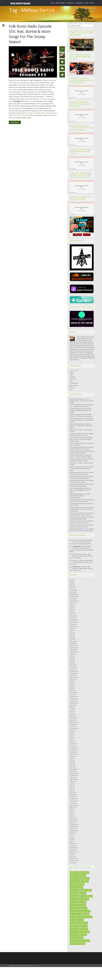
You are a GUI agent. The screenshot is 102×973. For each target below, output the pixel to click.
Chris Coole (86, 878)
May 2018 (72, 711)
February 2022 (73, 616)
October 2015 (73, 777)
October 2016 (73, 752)
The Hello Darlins (39, 113)
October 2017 (73, 726)
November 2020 (74, 648)
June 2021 (72, 633)
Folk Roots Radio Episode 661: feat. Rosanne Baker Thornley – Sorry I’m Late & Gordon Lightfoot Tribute (81, 439)
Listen (86, 3)
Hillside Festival (74, 893)
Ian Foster (83, 893)
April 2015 (72, 790)
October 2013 (73, 828)
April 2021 (72, 637)
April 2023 (72, 586)
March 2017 (73, 741)
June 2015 (72, 786)
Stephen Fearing (75, 926)
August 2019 (73, 679)
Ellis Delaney (28, 113)
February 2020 (73, 667)
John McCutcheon (83, 899)
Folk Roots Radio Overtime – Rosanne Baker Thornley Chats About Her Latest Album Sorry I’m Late (81, 420)
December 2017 (74, 722)
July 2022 (72, 605)
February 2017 (73, 743)
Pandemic (86, 914)
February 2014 (73, 820)
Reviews (72, 387)
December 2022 (74, 594)
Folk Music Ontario (75, 890)
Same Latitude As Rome (77, 920)
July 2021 (72, 630)
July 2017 (72, 733)
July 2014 (72, 809)
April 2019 (72, 688)
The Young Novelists (76, 940)
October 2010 (73, 862)
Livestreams (79, 3)
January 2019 (73, 694)
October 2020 (73, 650)
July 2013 (72, 835)
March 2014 (73, 818)
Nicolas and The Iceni (76, 914)
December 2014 (74, 799)
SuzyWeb (37, 965)
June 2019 (72, 684)
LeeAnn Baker (76, 546)
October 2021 (73, 624)
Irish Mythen (74, 896)
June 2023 (72, 581)
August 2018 (73, 705)
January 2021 (73, 643)
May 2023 (72, 584)
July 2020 (72, 656)
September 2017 (74, 728)
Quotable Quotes (74, 383)
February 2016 (73, 769)
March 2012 (73, 856)
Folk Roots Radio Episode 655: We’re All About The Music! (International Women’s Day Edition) (82, 468)
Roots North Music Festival (85, 917)
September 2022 (74, 601)
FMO (81, 887)
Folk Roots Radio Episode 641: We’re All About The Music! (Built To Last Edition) (81, 556)
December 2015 (74, 773)
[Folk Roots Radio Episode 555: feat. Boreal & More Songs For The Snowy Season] (33, 62)
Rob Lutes (73, 917)
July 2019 (72, 682)
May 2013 (72, 839)
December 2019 (74, 671)
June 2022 (72, 607)
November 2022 (74, 596)
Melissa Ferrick (51, 115)
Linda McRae (74, 908)
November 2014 (74, 801)
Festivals (72, 372)
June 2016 (72, 760)
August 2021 (73, 628)
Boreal (17, 80)
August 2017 (73, 730)
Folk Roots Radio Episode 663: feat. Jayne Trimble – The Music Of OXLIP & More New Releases (81, 425)
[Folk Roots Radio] (21, 3)
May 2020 (72, 660)
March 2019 (73, 690)
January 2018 (73, 720)
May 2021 (72, 635)
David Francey (74, 887)
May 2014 (72, 813)
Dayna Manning (51, 113)
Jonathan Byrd (74, 902)
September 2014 (74, 805)
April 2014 (72, 816)
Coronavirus (85, 881)
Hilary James (76, 566)
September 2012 (74, 852)
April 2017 (72, 739)
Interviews (70, 3)
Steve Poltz (84, 926)
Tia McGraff (86, 940)
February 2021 (73, 641)
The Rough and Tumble (77, 937)
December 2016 (74, 748)
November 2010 (74, 860)
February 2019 (73, 692)
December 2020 (74, 645)
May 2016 (72, 762)
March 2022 (73, 613)
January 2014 (73, 822)
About (92, 3)
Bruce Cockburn (84, 872)
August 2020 (73, 654)
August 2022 (73, 603)
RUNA (11, 115)
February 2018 (73, 718)
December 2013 (74, 824)
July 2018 (72, 707)
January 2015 (73, 796)
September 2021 (74, 626)
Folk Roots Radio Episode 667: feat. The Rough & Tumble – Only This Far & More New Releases (82, 400)
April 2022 (72, 611)
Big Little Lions (74, 872)
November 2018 (74, 699)
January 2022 (73, 618)
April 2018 (72, 713)
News (71, 381)
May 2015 (72, 788)
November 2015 (74, 775)
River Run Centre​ (42, 99)
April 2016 (72, 765)
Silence (85, 923)
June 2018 (72, 709)
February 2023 (73, 590)
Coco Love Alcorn (75, 881)
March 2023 (73, 588)
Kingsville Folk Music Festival (78, 905)
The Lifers (83, 934)
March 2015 (73, 792)
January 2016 (73, 771)
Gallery (71, 374)
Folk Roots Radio (86, 890)
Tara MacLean (26, 115)
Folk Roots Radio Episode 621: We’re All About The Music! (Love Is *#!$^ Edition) (81, 562)
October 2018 (73, 701)
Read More (14, 122)
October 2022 (73, 599)
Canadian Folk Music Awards (78, 875)
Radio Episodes (60, 3)
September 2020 (74, 652)
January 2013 (73, 845)
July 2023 (72, 579)
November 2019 (74, 673)
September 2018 (74, 703)
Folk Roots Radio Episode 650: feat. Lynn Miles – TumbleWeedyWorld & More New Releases (80, 490)
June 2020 (72, 658)
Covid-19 (73, 884)
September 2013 (74, 831)
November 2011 (74, 858)
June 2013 (72, 837)
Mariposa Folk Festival (84, 911)
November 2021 (74, 622)
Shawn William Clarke (76, 923)
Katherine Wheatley (49, 80)
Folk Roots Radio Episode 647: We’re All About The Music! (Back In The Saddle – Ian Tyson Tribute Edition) (82, 509)
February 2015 (73, 794)
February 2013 (73, 843)
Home (52, 3)
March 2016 (73, 767)
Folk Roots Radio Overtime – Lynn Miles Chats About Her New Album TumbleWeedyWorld (80, 495)
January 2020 (73, 669)
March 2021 (73, 639)
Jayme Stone (74, 899)
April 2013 (72, 841)
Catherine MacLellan (76, 878)
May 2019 (72, 686)
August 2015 (73, 782)
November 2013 (74, 826)
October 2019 (73, 675)
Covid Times (80, 884)
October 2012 (73, 850)
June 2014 (72, 811)
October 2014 (73, 803)
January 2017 (73, 745)
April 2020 (72, 662)
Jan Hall (90, 896)
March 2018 (73, 716)
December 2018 (74, 696)
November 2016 (74, 750)
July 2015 (72, 784)
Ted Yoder (17, 115)
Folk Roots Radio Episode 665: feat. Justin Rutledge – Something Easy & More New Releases (80, 410)
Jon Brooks (83, 902)
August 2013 (73, 833)
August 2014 (73, 807)
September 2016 (74, 754)
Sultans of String (75, 929)
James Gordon (82, 896)
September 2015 (74, 779)
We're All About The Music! (77, 943)
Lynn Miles (73, 911)
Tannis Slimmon (14, 83)
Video (71, 389)
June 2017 (72, 735)
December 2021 (74, 620)
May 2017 (72, 737)
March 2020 (73, 664)
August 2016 (73, 756)
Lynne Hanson (83, 908)
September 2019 (74, 677)
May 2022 (72, 609)
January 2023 (73, 592)
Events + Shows (74, 370)
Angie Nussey (28, 83)
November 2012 (74, 847)
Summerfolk (84, 929)
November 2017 (74, 724)
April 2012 (72, 854)
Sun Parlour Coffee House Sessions (80, 932)
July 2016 (72, 758)
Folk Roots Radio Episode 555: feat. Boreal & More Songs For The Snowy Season (30, 33)
